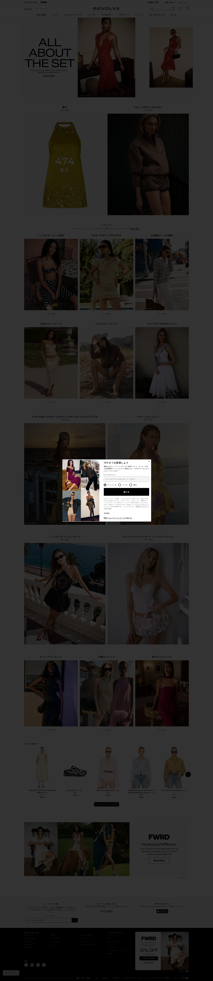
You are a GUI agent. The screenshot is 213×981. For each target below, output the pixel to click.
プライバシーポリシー (141, 504)
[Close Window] (149, 461)
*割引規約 (107, 513)
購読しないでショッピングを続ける (118, 518)
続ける (127, 492)
